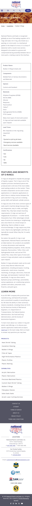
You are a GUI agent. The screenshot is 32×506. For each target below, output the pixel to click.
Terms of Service (16, 410)
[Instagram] (13, 504)
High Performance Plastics (11, 357)
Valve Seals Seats (8, 393)
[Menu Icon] (2, 10)
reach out (4, 330)
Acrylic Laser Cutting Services (12, 397)
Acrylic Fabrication (8, 372)
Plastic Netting (7, 364)
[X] (19, 504)
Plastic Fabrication (8, 376)
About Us (16, 413)
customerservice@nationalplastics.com (18, 460)
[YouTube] (22, 504)
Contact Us (16, 403)
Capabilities (10, 26)
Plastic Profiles (7, 360)
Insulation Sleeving (8, 346)
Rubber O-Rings (7, 349)
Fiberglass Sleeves (8, 390)
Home (3, 26)
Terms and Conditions (16, 419)
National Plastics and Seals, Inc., (15, 496)
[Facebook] (10, 504)
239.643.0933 (17, 455)
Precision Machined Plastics (12, 379)
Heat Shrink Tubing (9, 342)
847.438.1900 (11, 445)
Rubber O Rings (7, 386)
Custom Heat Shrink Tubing (12, 383)
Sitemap (16, 407)
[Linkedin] (16, 504)
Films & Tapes (7, 353)
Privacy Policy (16, 416)
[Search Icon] (14, 10)
